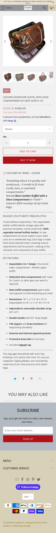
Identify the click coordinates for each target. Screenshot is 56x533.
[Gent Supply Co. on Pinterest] (33, 479)
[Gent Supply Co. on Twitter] (38, 479)
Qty (5, 136)
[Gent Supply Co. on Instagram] (28, 479)
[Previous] (5, 41)
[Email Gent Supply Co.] (17, 479)
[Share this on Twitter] (15, 378)
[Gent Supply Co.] (28, 8)
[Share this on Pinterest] (31, 378)
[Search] (44, 8)
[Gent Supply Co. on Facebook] (22, 479)
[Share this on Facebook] (23, 378)
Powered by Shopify (21, 525)
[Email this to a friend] (40, 378)
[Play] (28, 41)
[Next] (50, 41)
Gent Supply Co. (17, 522)
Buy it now (28, 160)
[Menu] (1, 8)
